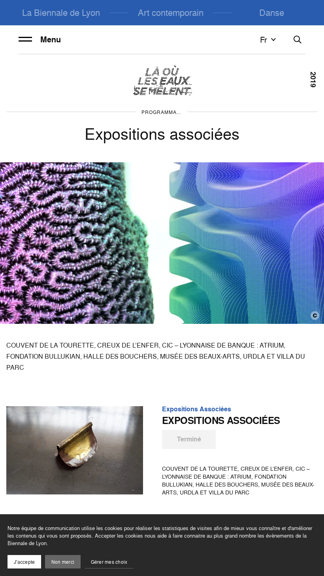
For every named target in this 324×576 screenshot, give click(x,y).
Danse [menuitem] (271, 12)
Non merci (62, 562)
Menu (50, 40)
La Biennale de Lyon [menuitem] (61, 12)
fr (263, 39)
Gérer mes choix (109, 562)
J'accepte (24, 562)
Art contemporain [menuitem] (170, 12)
